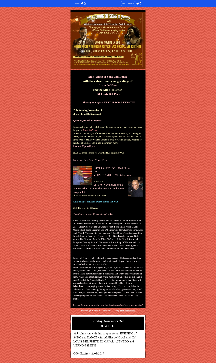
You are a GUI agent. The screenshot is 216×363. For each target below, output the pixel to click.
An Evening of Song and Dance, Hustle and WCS (95, 201)
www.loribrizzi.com (128, 310)
